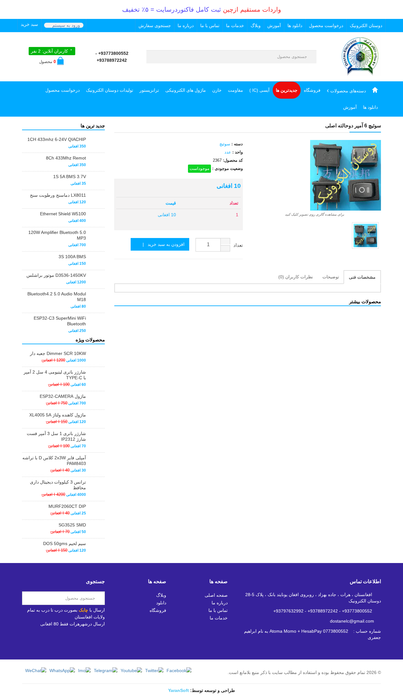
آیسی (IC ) (259, 90)
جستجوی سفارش (155, 25)
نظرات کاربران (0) (295, 276)
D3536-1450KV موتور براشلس (56, 275)
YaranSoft (178, 690)
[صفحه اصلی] (375, 90)
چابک (83, 610)
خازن (217, 90)
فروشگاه (312, 90)
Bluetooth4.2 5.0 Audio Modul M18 (56, 296)
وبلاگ (256, 25)
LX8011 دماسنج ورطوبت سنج (58, 195)
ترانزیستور (149, 90)
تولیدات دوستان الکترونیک (109, 90)
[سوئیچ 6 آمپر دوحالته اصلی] (365, 235)
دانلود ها (294, 25)
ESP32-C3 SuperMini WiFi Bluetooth (60, 321)
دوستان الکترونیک (366, 25)
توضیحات (330, 276)
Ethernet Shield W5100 (63, 213)
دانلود (161, 602)
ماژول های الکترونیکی (185, 90)
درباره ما (186, 25)
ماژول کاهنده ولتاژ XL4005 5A (57, 414)
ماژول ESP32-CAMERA (63, 396)
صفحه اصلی (216, 595)
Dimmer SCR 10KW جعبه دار (58, 353)
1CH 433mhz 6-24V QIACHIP (56, 139)
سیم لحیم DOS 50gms (64, 543)
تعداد (238, 245)
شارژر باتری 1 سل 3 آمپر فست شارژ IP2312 (56, 436)
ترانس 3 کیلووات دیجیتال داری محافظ (58, 484)
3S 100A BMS (72, 256)
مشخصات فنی (362, 277)
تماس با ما (209, 25)
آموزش (274, 25)
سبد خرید (29, 24)
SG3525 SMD (72, 524)
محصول (47, 61)
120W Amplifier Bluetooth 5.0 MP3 (57, 235)
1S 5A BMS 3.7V (69, 176)
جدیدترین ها (287, 90)
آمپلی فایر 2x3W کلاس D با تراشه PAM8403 (54, 460)
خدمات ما (235, 25)
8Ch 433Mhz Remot (66, 157)
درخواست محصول (326, 25)
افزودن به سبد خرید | (161, 244)
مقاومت (235, 90)
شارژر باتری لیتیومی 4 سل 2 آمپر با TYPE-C (55, 374)
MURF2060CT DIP (67, 506)
